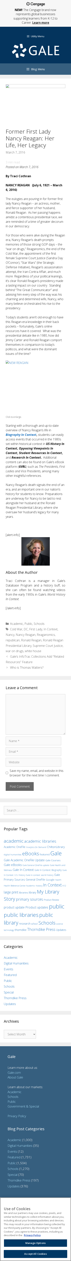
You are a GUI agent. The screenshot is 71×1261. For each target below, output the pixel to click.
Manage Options (35, 1243)
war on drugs (14, 651)
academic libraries (40, 841)
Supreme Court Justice (48, 646)
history (39, 885)
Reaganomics (46, 635)
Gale (56, 853)
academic (13, 841)
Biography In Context (21, 435)
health (58, 879)
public (56, 906)
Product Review (51, 899)
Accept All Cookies (35, 1253)
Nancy (10, 635)
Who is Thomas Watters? (26, 667)
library (32, 892)
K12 (64, 885)
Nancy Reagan (25, 635)
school (34, 923)
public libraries (21, 914)
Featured (10, 975)
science (59, 923)
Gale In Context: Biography (48, 870)
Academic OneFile (14, 847)
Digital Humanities (16, 963)
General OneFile (35, 879)
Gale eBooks (13, 865)
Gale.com (14, 1072)
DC (26, 629)
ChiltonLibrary (56, 847)
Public (28, 624)
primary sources (29, 899)
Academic (16, 624)
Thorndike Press (41, 929)
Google (50, 879)
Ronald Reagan (31, 640)
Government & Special (23, 1106)
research (24, 923)
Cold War (16, 629)
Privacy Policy (17, 1116)
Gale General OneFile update (36, 865)
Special (9, 992)
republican (13, 640)
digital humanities (12, 854)
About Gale (15, 1077)
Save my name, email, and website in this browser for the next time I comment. (36, 773)
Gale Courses (52, 860)
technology (9, 930)
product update (14, 907)
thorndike (21, 930)
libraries (23, 892)
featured (45, 854)
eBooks (30, 853)
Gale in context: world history (39, 875)
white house (33, 651)
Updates (61, 930)
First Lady (35, 629)
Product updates (36, 907)
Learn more (40, 22)
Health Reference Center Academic (19, 885)
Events (8, 969)
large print (11, 892)
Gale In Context (23, 869)
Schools (39, 624)
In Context (51, 629)
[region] (35, 1229)
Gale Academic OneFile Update (24, 860)
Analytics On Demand (36, 847)
